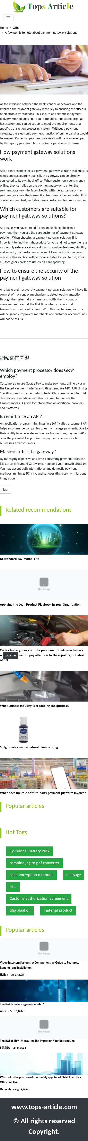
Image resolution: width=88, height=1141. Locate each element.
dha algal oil (20, 911)
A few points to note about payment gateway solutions (41, 32)
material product (58, 911)
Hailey (4, 974)
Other (17, 28)
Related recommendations (39, 510)
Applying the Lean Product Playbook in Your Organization (40, 604)
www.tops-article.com (44, 1107)
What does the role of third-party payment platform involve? (43, 793)
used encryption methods (31, 875)
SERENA (5, 1048)
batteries (10, 655)
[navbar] (8, 17)
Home (4, 28)
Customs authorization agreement (39, 899)
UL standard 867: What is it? (19, 559)
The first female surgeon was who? (22, 1004)
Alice (3, 1011)
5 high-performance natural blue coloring (29, 747)
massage (73, 875)
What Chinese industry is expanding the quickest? (34, 706)
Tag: (5, 490)
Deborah (5, 1089)
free (13, 887)
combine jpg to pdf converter (34, 863)
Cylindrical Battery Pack (29, 851)
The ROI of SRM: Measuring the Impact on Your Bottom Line (37, 1041)
